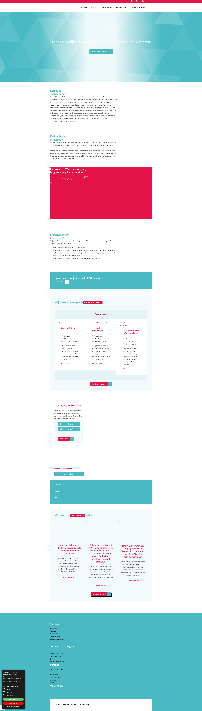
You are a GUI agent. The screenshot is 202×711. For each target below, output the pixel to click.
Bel (57, 497)
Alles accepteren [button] (13, 699)
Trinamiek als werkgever (137, 7)
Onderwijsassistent (56, 669)
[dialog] (13, 689)
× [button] (23, 671)
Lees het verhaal (68, 577)
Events (52, 659)
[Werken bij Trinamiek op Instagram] (52, 690)
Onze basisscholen (56, 656)
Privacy (73, 705)
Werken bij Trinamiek (55, 8)
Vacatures (84, 7)
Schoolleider (54, 674)
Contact (57, 705)
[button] (13, 707)
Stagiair (52, 683)
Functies (94, 7)
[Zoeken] (150, 7)
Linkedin (58, 485)
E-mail (58, 491)
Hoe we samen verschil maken (60, 651)
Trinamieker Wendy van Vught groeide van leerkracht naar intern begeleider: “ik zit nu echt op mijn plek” (132, 532)
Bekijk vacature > (67, 363)
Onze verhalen (121, 7)
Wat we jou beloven (56, 653)
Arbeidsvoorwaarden (57, 662)
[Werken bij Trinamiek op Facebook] (51, 690)
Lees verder (12, 683)
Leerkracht (53, 680)
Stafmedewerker (55, 677)
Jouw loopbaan (106, 7)
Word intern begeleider (99, 51)
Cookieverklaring (83, 705)
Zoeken (52, 642)
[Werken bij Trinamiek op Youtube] (57, 690)
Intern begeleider (55, 672)
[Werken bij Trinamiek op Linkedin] (55, 690)
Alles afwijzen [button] (13, 703)
